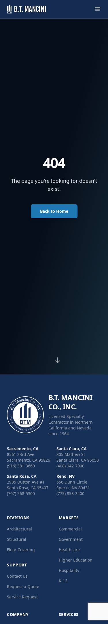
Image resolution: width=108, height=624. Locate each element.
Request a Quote (23, 586)
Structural (16, 539)
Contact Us (17, 576)
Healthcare (69, 549)
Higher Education (75, 560)
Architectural (19, 529)
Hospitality (69, 570)
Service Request (22, 597)
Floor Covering (21, 549)
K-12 (63, 580)
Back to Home (54, 211)
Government (71, 539)
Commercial (70, 529)
